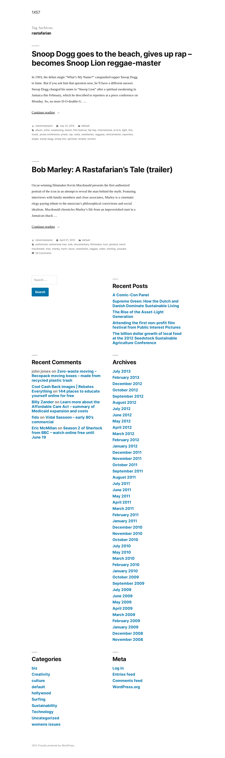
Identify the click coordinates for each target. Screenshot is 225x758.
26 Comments (43, 253)
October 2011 (124, 464)
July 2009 (121, 589)
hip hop (92, 130)
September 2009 (128, 583)
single (35, 138)
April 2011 (121, 502)
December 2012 (127, 383)
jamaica (113, 244)
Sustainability (44, 705)
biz (34, 668)
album (38, 130)
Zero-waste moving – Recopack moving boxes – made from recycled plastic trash (66, 376)
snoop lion (60, 138)
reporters (127, 134)
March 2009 (123, 614)
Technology (43, 711)
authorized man (58, 244)
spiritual (72, 138)
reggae (94, 248)
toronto (91, 138)
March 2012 (123, 433)
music (35, 134)
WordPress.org (126, 687)
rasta (77, 134)
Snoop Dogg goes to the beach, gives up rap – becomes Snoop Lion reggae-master (112, 58)
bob (70, 244)
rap (71, 134)
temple (82, 138)
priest (64, 134)
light (124, 130)
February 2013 (125, 377)
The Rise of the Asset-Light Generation (138, 314)
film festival (80, 130)
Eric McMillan (44, 428)
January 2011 (124, 521)
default (85, 125)
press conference (50, 134)
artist (47, 130)
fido (35, 417)
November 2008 (127, 639)
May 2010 (121, 552)
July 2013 (121, 371)
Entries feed (123, 674)
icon (105, 244)
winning (111, 248)
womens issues (46, 724)
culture (38, 680)
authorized (41, 244)
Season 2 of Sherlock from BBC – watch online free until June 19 (67, 432)
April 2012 (122, 427)
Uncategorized (45, 718)
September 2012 (128, 396)
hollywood (41, 693)
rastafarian (87, 134)
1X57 (36, 12)
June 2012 (122, 415)
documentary (81, 244)
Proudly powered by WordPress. (56, 745)
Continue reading (46, 112)
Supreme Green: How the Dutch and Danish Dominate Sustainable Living (145, 303)
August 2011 (124, 477)
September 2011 (127, 471)
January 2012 (125, 446)
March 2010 (123, 558)
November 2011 (127, 458)
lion (130, 130)
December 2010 (127, 527)
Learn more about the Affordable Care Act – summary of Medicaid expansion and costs (66, 406)
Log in (118, 668)
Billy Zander (43, 402)
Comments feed (127, 680)
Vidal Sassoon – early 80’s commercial (63, 419)
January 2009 (125, 627)
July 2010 (121, 546)
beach (68, 130)
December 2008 (127, 633)
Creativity (41, 674)
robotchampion (44, 125)
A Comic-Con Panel (130, 295)
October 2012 (125, 390)
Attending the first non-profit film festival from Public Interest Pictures (146, 325)
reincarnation (113, 134)
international (105, 130)
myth (64, 248)
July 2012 (121, 408)
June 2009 (122, 596)
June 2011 (121, 489)
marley (56, 248)
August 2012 (124, 402)
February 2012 (125, 440)
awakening (57, 130)
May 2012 (121, 421)
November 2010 (127, 533)
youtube (121, 248)
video (102, 248)
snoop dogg (46, 138)
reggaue (100, 134)
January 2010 (125, 571)
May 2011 (121, 496)
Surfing (38, 699)
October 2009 (125, 577)
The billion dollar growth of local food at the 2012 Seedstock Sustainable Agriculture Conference (147, 338)
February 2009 (126, 620)
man (48, 248)
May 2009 (121, 602)
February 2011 (125, 514)
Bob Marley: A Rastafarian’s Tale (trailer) (102, 169)
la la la (117, 130)
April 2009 (122, 608)
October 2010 (125, 539)
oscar (71, 248)
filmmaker (96, 244)
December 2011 (127, 452)
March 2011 (123, 508)
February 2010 (125, 564)
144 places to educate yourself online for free (66, 393)
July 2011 (121, 483)
